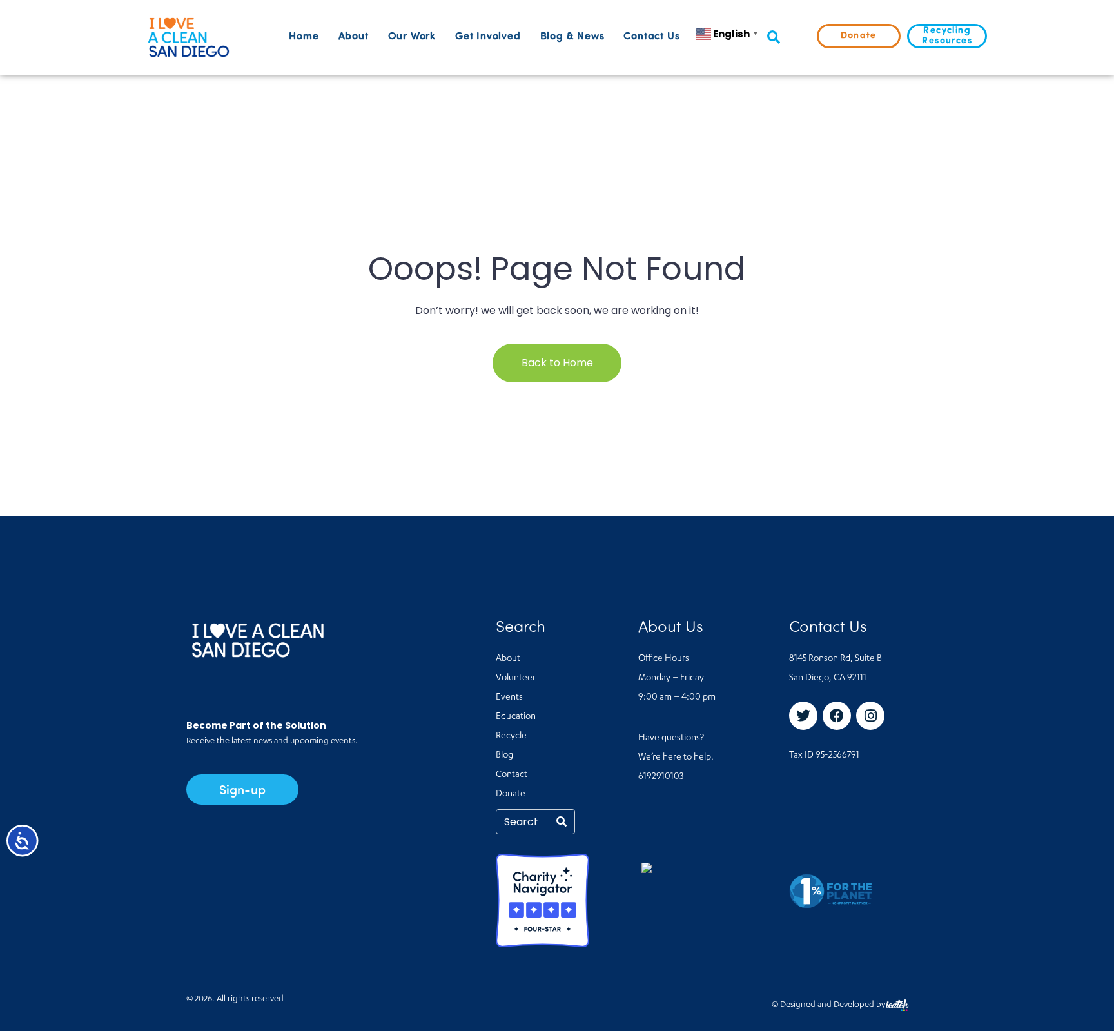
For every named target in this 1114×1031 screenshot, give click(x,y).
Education (516, 717)
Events (509, 697)
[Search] (561, 822)
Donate (510, 794)
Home (303, 37)
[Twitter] (803, 716)
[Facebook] (837, 716)
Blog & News (572, 37)
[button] (773, 38)
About (353, 37)
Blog (504, 756)
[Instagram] (870, 716)
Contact (511, 775)
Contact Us (651, 37)
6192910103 (660, 777)
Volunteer (516, 678)
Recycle (511, 736)
